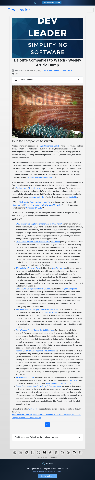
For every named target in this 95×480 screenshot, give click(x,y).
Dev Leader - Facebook (61, 415)
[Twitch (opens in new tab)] (26, 452)
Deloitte (57, 146)
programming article (70, 289)
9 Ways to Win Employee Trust (28, 268)
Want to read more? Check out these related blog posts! (37, 437)
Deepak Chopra (55, 386)
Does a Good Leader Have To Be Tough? (32, 386)
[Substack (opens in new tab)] (20, 452)
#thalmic (16, 205)
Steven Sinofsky (51, 351)
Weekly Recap (67, 71)
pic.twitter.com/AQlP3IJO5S (51, 205)
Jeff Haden (55, 242)
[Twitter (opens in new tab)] (38, 452)
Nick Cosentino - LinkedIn (22, 415)
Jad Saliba (73, 197)
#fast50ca (46, 202)
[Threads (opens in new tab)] (56, 452)
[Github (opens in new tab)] (74, 452)
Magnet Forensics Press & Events (41, 177)
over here (73, 380)
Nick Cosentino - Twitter (42, 415)
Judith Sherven (51, 313)
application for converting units (58, 383)
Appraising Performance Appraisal (30, 351)
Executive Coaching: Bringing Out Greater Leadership (37, 310)
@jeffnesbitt (23, 202)
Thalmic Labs (34, 188)
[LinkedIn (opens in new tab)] (32, 452)
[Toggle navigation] (90, 10)
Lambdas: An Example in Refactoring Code (33, 289)
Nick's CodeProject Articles (30, 418)
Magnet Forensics (46, 146)
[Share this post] (47, 424)
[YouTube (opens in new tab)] (14, 452)
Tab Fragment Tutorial (25, 378)
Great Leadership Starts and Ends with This (33, 242)
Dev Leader (18, 10)
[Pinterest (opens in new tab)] (80, 452)
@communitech (35, 202)
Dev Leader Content (51, 71)
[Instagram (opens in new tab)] (62, 452)
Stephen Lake (21, 188)
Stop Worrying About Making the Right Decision (35, 330)
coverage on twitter (37, 197)
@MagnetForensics (31, 205)
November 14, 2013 (34, 208)
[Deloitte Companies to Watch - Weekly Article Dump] (47, 112)
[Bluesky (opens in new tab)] (44, 452)
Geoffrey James (58, 268)
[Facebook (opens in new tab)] (68, 452)
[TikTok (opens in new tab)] (50, 452)
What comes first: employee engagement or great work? (39, 224)
